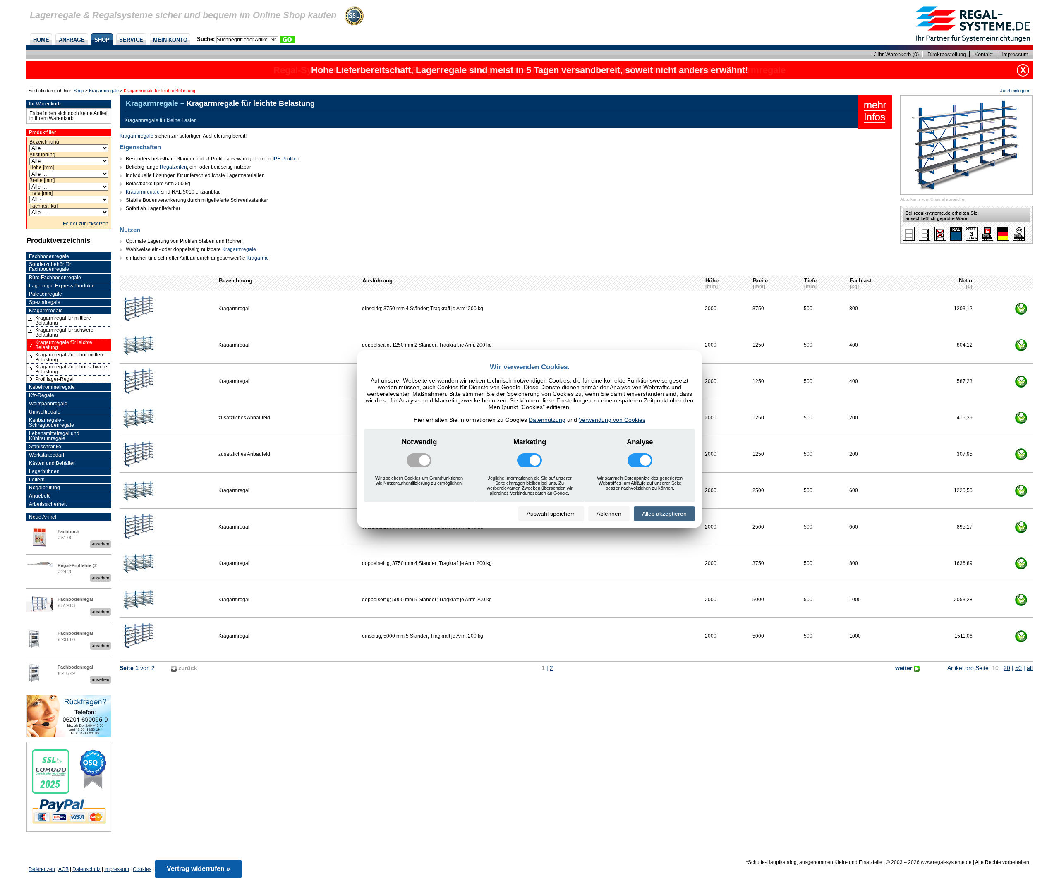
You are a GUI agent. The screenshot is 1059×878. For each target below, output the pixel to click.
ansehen (100, 543)
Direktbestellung (946, 54)
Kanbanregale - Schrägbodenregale (51, 423)
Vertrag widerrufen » (198, 868)
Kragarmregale (104, 90)
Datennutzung (547, 419)
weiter (904, 668)
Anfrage (72, 40)
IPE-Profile (285, 159)
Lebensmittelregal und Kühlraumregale (54, 436)
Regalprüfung (44, 487)
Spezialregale (44, 302)
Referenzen (42, 869)
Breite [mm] (42, 180)
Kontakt (983, 54)
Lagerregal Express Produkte (62, 285)
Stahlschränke (45, 446)
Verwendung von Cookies (612, 419)
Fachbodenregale (49, 256)
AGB (63, 869)
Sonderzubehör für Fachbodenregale (50, 267)
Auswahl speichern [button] (551, 513)
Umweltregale (44, 411)
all (1030, 668)
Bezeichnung (44, 141)
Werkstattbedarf (46, 454)
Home (41, 40)
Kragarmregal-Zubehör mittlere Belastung (70, 357)
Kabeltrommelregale (52, 387)
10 (995, 668)
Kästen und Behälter (52, 463)
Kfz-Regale (41, 395)
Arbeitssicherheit (48, 504)
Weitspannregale (48, 403)
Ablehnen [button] (609, 513)
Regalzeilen (173, 167)
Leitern (37, 479)
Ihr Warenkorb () (897, 54)
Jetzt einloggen (1015, 90)
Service (131, 40)
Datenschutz (86, 869)
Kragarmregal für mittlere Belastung (63, 320)
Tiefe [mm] (41, 193)
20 (1007, 668)
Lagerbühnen (44, 471)
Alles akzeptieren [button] (664, 513)
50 (1018, 668)
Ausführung (42, 154)
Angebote (40, 495)
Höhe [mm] (41, 167)
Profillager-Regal (54, 379)
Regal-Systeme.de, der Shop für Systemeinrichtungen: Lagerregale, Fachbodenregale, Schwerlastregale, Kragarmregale (529, 70)
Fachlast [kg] (43, 205)
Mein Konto (170, 40)
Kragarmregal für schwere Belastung (64, 332)
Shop (102, 40)
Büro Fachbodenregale (55, 277)
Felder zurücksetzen (85, 223)
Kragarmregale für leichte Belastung (63, 345)
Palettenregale (45, 294)
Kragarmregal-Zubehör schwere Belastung (71, 369)
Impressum (1014, 54)
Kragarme (258, 258)
